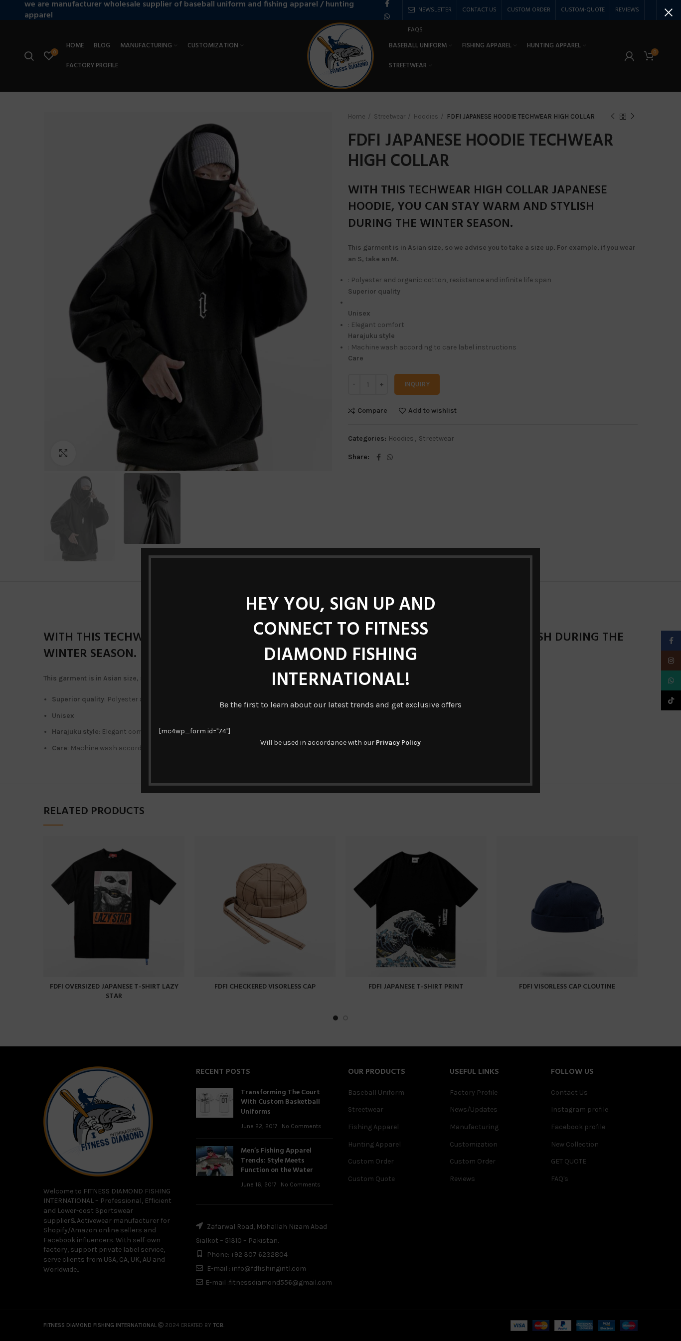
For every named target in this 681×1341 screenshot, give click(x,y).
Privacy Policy (398, 742)
